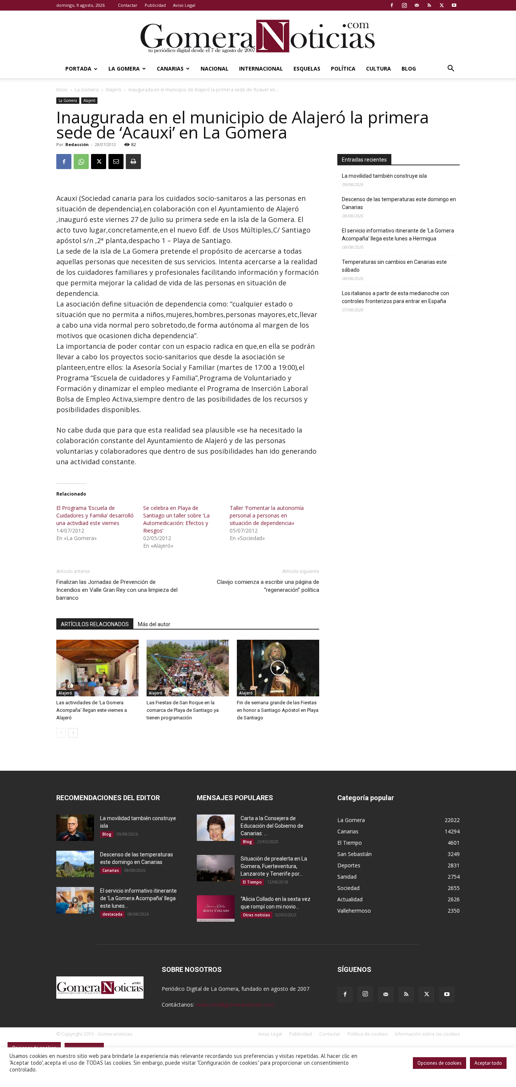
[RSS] (429, 5)
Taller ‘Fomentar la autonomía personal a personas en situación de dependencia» (267, 515)
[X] (441, 5)
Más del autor (154, 624)
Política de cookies (368, 1034)
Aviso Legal (184, 5)
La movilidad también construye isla (384, 176)
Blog (409, 68)
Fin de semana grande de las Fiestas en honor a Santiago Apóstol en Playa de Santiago (277, 710)
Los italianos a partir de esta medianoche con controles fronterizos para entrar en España (395, 297)
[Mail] (416, 5)
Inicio (62, 89)
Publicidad (155, 5)
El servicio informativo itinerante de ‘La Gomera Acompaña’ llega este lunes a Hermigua (398, 235)
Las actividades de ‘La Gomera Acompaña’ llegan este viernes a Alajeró (91, 710)
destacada (112, 914)
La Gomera (124, 68)
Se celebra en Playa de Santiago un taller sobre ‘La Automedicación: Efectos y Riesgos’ (176, 519)
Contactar (127, 5)
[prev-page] (61, 732)
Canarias (170, 68)
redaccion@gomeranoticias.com (235, 1004)
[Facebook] (391, 5)
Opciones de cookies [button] (439, 1063)
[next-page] (73, 732)
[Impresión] (133, 161)
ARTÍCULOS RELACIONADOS (95, 624)
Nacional (215, 68)
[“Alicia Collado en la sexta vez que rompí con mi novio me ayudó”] (216, 908)
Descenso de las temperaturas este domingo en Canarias (399, 203)
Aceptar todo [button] (488, 1063)
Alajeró (113, 89)
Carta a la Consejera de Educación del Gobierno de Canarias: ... (272, 825)
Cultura (378, 68)
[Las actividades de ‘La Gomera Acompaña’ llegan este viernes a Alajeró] (97, 668)
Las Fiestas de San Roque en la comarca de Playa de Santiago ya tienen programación (183, 710)
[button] (451, 69)
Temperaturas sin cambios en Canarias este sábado (394, 266)
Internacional (261, 68)
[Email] (116, 161)
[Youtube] (454, 5)
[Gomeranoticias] (258, 36)
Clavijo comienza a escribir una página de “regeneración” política (268, 586)
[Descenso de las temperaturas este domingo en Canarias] (75, 864)
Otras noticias (256, 915)
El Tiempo (252, 882)
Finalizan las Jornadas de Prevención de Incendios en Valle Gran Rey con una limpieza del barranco (117, 590)
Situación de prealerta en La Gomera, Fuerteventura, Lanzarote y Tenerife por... (274, 866)
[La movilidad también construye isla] (75, 827)
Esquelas (307, 68)
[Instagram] (404, 5)
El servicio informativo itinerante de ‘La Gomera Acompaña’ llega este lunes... (138, 898)
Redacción (77, 144)
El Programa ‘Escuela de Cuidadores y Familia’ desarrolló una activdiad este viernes (95, 515)
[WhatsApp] (81, 161)
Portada (78, 68)
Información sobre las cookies (427, 1034)
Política (343, 68)
